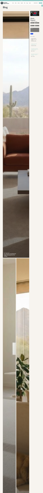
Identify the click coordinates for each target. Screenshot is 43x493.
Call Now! (21, 0)
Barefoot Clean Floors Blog (6, 252)
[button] (42, 5)
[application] (34, 13)
